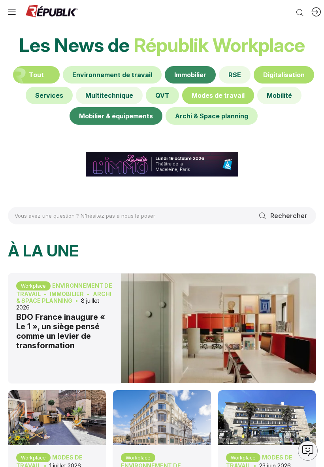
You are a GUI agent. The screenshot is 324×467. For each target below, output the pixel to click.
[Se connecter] (316, 12)
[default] (112, 75)
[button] (12, 12)
